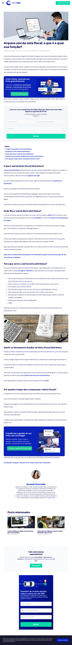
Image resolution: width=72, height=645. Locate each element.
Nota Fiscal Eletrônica (12, 170)
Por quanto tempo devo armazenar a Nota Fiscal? (23, 159)
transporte (20, 295)
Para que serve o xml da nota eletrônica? (20, 154)
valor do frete (30, 292)
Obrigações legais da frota (12, 51)
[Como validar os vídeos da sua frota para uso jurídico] (21, 522)
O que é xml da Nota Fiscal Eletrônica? (19, 149)
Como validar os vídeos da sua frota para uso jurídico (20, 532)
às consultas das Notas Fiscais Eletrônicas (35, 375)
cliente (49, 215)
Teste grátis (36, 565)
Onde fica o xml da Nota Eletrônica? (18, 151)
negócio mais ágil (33, 176)
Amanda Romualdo (36, 484)
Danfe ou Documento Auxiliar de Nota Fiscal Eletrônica (24, 156)
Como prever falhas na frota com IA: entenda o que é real (50, 532)
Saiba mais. (12, 641)
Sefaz (47, 381)
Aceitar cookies (63, 640)
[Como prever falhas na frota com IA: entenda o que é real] (51, 522)
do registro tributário (25, 271)
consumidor (37, 218)
